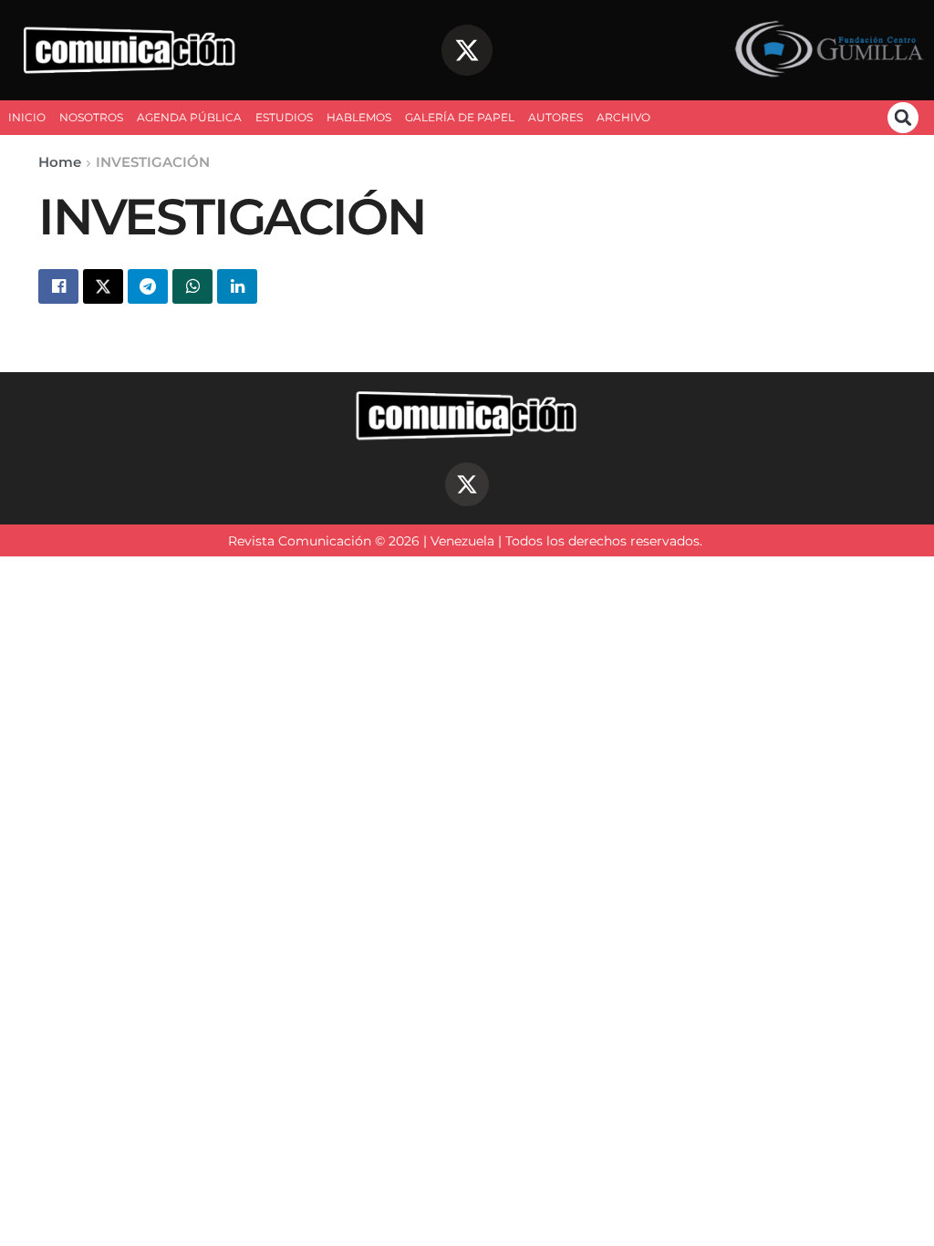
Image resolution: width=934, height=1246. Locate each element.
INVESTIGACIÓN (153, 162)
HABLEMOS (359, 117)
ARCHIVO (623, 117)
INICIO (27, 117)
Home (59, 162)
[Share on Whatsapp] (192, 286)
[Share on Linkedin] (237, 286)
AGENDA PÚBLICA (189, 117)
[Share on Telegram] (148, 286)
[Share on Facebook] (58, 286)
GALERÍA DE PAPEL (459, 117)
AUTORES (555, 117)
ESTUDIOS (284, 117)
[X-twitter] (467, 50)
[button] (902, 117)
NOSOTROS (91, 117)
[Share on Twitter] (103, 286)
